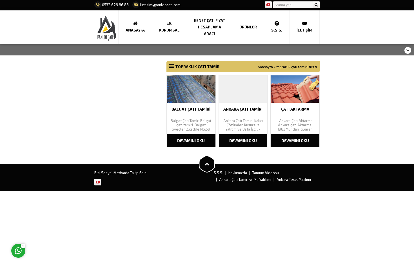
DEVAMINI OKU (191, 140)
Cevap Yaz (53, 228)
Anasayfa (265, 67)
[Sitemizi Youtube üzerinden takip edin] (268, 4)
